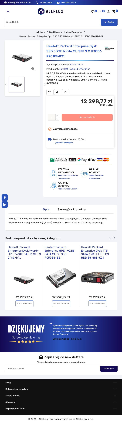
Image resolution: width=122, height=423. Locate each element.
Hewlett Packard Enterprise (74, 69)
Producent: (52, 69)
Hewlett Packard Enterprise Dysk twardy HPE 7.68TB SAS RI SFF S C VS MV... (24, 252)
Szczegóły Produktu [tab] (72, 209)
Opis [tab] (46, 209)
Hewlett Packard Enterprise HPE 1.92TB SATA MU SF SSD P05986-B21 (59, 252)
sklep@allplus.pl (68, 2)
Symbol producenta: (57, 64)
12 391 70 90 (46, 2)
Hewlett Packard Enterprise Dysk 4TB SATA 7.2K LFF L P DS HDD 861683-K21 (95, 252)
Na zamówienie (87, 117)
